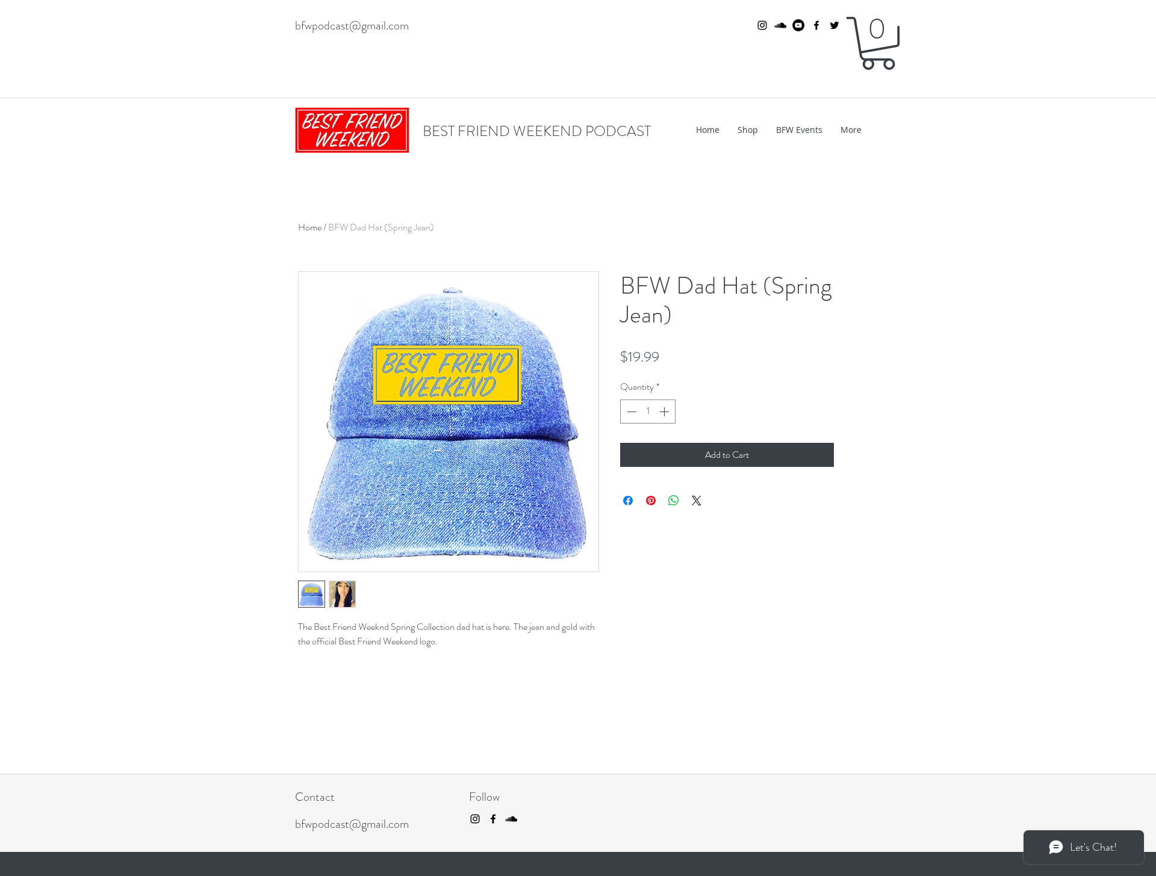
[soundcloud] (780, 25)
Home (310, 227)
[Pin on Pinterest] (651, 500)
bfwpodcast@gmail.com (352, 25)
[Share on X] (696, 500)
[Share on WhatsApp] (674, 500)
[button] (878, 43)
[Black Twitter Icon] (834, 25)
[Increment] (665, 411)
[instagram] (762, 25)
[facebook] (816, 25)
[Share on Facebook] (628, 500)
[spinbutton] (648, 411)
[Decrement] (630, 411)
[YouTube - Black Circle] (798, 25)
